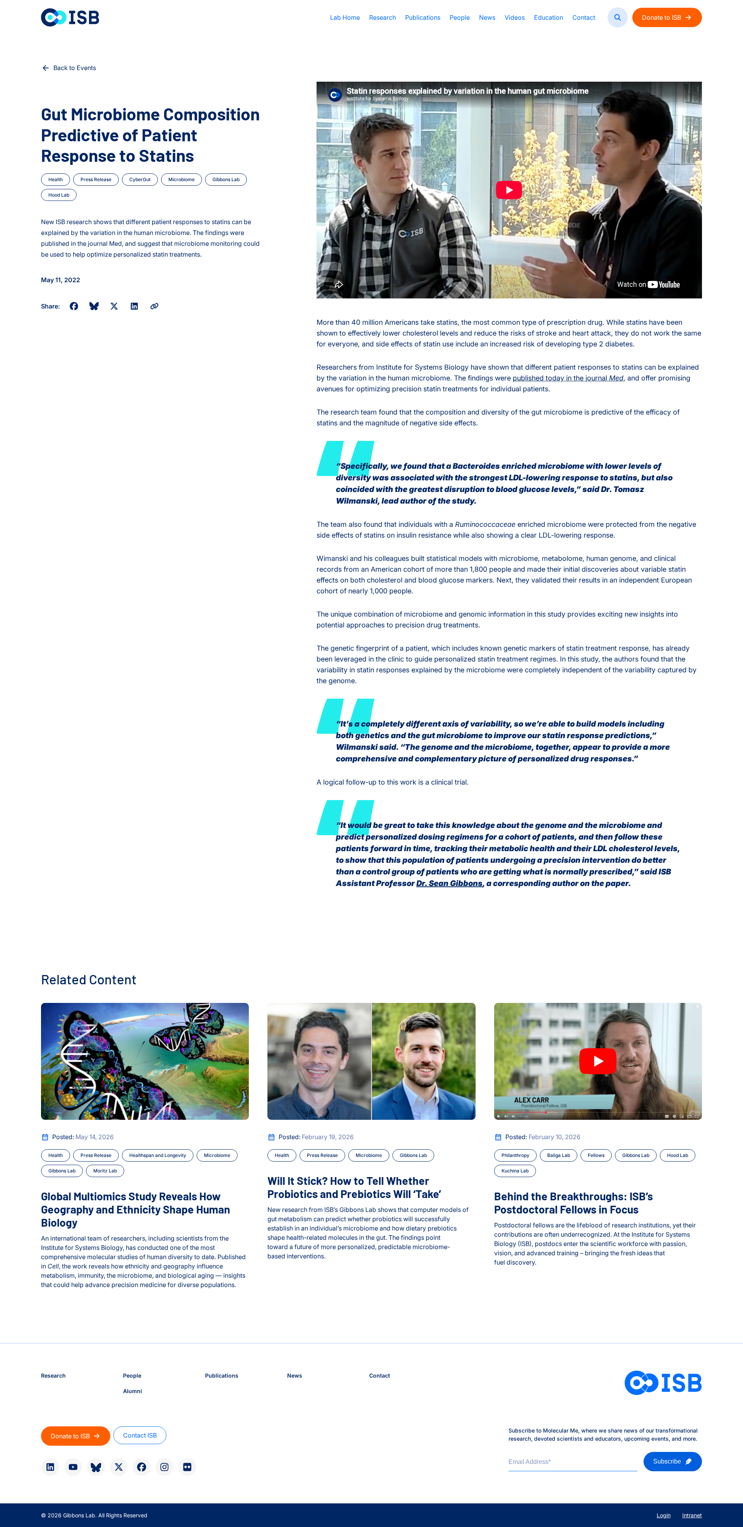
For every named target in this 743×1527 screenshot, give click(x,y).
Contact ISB (140, 1435)
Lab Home (345, 17)
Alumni (132, 1391)
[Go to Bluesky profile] (96, 1467)
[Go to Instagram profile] (164, 1467)
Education (548, 17)
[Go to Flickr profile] (187, 1467)
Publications (422, 17)
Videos (515, 17)
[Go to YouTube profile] (73, 1467)
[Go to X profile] (119, 1467)
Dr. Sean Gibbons (449, 883)
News (487, 17)
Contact (583, 17)
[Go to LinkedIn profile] (50, 1467)
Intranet (692, 1515)
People (460, 17)
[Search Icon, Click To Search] (618, 17)
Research (382, 17)
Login (664, 1515)
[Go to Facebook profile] (141, 1467)
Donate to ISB (661, 17)
